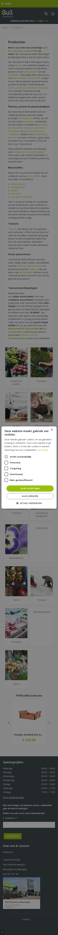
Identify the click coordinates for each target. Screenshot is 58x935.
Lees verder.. (43, 450)
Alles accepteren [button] (30, 488)
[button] (29, 503)
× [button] (52, 430)
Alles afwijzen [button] (30, 496)
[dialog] (29, 467)
